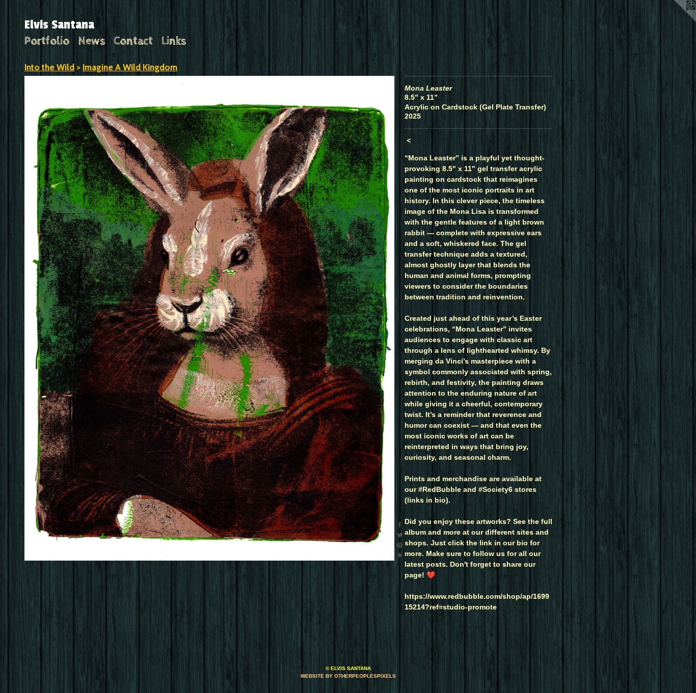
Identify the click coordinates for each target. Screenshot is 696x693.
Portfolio (46, 41)
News (91, 41)
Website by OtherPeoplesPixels (348, 676)
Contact (133, 41)
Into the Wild (49, 67)
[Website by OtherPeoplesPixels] (675, 20)
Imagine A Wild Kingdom (130, 67)
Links (174, 41)
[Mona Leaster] (209, 318)
